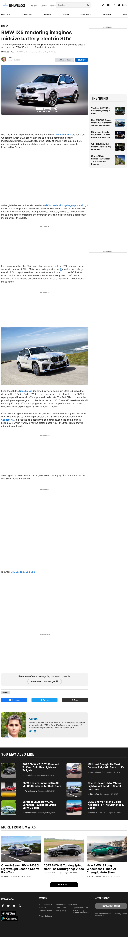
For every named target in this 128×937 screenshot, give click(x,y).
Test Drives (27, 14)
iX (61, 269)
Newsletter (54, 6)
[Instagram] (114, 5)
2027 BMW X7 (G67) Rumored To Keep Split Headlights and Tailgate (40, 767)
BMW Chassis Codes (64, 904)
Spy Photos (85, 14)
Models (4, 14)
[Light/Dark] (120, 5)
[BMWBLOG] (17, 899)
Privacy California (45, 916)
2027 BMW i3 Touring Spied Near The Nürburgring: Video (64, 867)
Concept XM (7, 419)
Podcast (107, 14)
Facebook (15, 700)
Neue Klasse (25, 391)
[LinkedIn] (34, 731)
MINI (125, 14)
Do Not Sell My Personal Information (80, 912)
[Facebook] (97, 5)
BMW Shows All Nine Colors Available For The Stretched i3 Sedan (106, 804)
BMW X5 (4, 26)
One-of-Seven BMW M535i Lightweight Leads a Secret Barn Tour (104, 786)
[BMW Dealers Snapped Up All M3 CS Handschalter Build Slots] (8, 783)
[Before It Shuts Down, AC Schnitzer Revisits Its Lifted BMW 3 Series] (8, 801)
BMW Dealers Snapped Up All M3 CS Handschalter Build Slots (41, 785)
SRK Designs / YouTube (23, 572)
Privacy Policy (61, 911)
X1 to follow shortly (64, 134)
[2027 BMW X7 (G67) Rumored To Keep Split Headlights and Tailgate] (8, 764)
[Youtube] (108, 5)
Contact (44, 6)
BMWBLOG (5, 52)
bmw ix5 (5, 692)
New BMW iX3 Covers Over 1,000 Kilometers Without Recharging (101, 123)
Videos (66, 14)
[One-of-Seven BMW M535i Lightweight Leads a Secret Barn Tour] (74, 783)
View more (63, 885)
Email (76, 700)
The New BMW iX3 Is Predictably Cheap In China (100, 111)
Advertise (34, 6)
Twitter (46, 700)
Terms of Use (61, 907)
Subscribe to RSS (45, 911)
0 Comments (81, 60)
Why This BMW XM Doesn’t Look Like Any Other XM (101, 147)
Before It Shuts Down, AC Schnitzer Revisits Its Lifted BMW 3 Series (39, 804)
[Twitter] (103, 5)
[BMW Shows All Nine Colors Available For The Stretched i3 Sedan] (74, 801)
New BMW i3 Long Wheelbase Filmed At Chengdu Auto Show (101, 869)
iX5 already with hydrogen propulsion (65, 205)
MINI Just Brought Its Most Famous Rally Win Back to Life (106, 766)
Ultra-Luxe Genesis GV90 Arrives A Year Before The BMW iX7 (100, 135)
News (46, 14)
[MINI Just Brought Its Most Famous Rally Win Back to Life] (74, 764)
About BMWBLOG (45, 904)
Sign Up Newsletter (80, 907)
